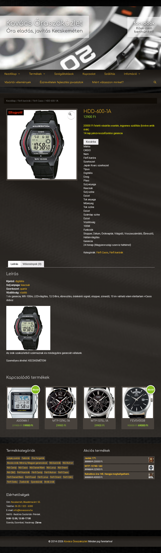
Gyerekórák (36, 482)
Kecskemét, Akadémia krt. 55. (26, 502)
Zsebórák (24, 482)
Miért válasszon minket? (108, 82)
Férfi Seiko (12, 482)
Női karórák (55, 463)
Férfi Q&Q (68, 477)
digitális (19, 281)
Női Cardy (12, 467)
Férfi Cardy (37, 472)
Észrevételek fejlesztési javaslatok (61, 82)
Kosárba (91, 141)
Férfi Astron (50, 472)
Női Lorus (51, 467)
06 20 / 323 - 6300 (24, 506)
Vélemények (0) (32, 264)
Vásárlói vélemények (17, 82)
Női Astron (68, 463)
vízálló (23, 292)
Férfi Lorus (43, 477)
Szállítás (109, 74)
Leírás (14, 264)
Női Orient (63, 467)
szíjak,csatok (13, 458)
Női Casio (23, 467)
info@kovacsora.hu (23, 510)
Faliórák (26, 458)
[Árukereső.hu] (144, 58)
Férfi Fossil (30, 477)
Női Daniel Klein (37, 467)
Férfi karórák (24, 101)
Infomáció (130, 74)
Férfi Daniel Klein (15, 477)
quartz (23, 288)
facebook (144, 23)
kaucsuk (25, 285)
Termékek (35, 74)
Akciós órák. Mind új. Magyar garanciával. (27, 463)
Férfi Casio (38, 101)
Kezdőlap (10, 74)
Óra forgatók (38, 458)
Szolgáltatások (64, 74)
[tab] (14, 264)
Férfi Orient (55, 477)
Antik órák (49, 482)
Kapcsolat (89, 74)
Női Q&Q (11, 472)
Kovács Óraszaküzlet (44, 23)
